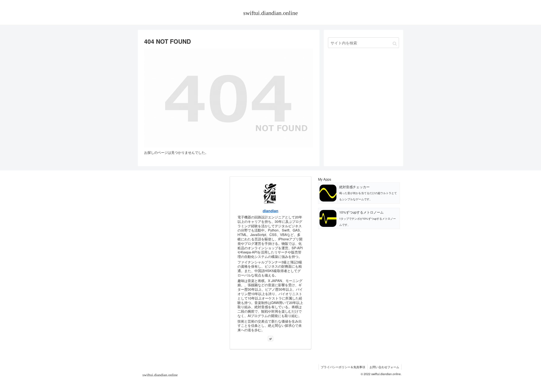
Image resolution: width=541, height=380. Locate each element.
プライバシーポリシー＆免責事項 (343, 367)
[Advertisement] (363, 84)
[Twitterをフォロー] (270, 338)
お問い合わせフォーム (384, 367)
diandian (270, 210)
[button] (394, 43)
